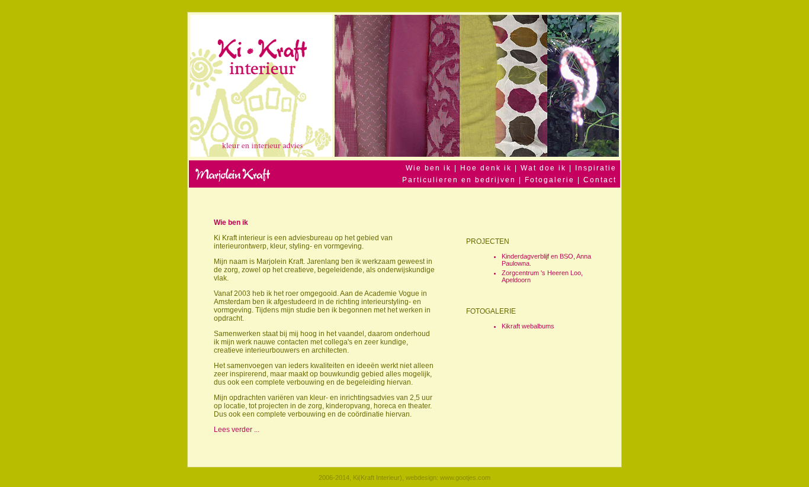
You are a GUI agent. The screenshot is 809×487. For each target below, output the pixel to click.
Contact (600, 180)
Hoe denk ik (487, 168)
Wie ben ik (428, 168)
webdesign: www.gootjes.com (448, 477)
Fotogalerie (549, 180)
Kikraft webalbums (528, 326)
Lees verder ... (236, 429)
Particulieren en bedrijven (459, 180)
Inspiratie (596, 168)
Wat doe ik (545, 168)
